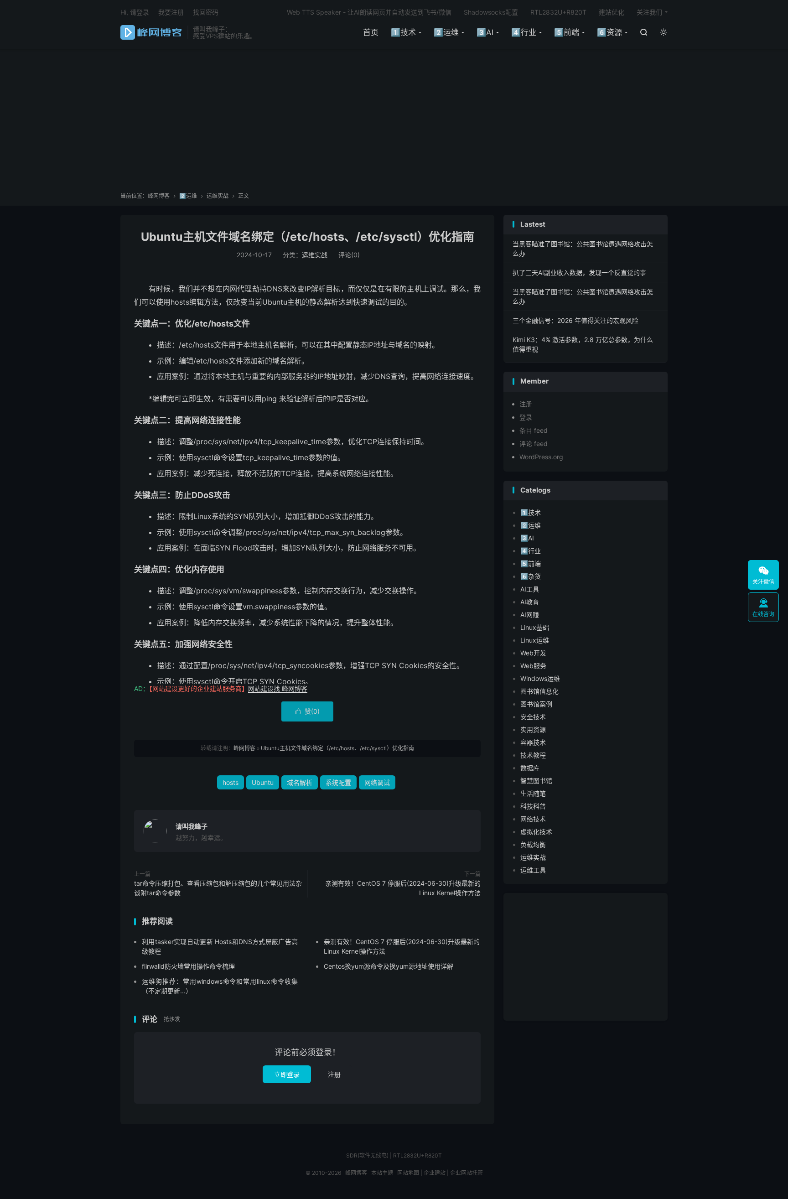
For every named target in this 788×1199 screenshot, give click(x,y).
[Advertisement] (394, 123)
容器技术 (533, 742)
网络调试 (377, 782)
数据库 (529, 768)
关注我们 (649, 12)
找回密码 (205, 12)
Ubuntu (263, 782)
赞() (307, 711)
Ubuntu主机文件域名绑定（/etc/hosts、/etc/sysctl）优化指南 (307, 237)
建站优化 (611, 12)
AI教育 (529, 602)
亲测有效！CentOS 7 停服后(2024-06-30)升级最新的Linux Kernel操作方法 (403, 888)
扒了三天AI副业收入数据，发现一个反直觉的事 (579, 272)
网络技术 (533, 819)
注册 (334, 1074)
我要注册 (171, 12)
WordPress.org (541, 457)
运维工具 (533, 870)
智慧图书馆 (536, 780)
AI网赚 (529, 614)
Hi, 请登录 (134, 12)
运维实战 (217, 195)
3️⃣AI (485, 32)
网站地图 (408, 1172)
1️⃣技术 (403, 32)
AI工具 (529, 589)
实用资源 (533, 729)
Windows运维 (540, 678)
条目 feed (533, 430)
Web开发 (533, 653)
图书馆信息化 (539, 691)
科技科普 (533, 806)
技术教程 (533, 755)
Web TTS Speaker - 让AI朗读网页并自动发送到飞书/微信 (369, 12)
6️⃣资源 (609, 32)
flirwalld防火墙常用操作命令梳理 (188, 966)
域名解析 (299, 782)
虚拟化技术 (536, 832)
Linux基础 (534, 627)
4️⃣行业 (523, 32)
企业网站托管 (466, 1172)
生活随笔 (533, 793)
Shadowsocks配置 (491, 12)
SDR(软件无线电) (367, 1155)
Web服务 (533, 666)
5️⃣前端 (566, 32)
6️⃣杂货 (530, 576)
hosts (230, 782)
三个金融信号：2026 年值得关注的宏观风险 (575, 320)
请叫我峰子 (191, 826)
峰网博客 (151, 32)
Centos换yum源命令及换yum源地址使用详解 (388, 966)
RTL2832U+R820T (558, 12)
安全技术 (533, 717)
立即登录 (287, 1074)
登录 (525, 417)
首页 (370, 32)
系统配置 (338, 782)
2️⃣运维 (446, 32)
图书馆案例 (536, 704)
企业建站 (435, 1172)
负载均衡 (533, 844)
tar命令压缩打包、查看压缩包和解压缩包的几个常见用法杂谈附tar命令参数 (218, 888)
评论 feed (533, 443)
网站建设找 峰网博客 (277, 688)
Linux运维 (534, 640)
